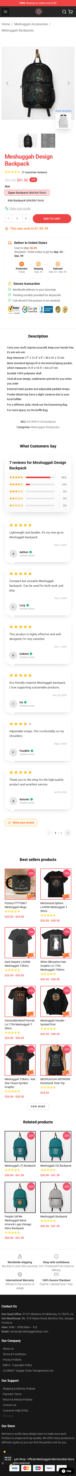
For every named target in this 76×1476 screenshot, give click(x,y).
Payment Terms (12, 1394)
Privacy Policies (12, 1359)
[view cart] (70, 11)
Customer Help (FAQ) (15, 1410)
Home (6, 24)
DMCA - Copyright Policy (17, 1365)
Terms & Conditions (14, 1354)
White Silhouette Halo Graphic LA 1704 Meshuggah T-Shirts (53, 965)
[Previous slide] (8, 83)
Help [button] (69, 1471)
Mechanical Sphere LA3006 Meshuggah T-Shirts (53, 907)
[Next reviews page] (67, 832)
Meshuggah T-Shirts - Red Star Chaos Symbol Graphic (20, 1083)
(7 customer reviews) (34, 172)
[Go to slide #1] (28, 141)
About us (8, 1348)
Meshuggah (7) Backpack (20, 1165)
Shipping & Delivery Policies (19, 1388)
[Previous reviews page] (48, 832)
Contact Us (9, 1405)
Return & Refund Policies (17, 1399)
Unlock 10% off (7, 1459)
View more (38, 1106)
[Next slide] (68, 83)
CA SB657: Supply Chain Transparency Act (28, 1370)
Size (7, 186)
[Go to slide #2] (48, 141)
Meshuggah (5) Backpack (55, 1165)
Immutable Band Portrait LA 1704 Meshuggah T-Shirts (20, 1024)
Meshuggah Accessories (31, 24)
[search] (64, 11)
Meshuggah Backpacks (18, 30)
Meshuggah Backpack (53, 1216)
